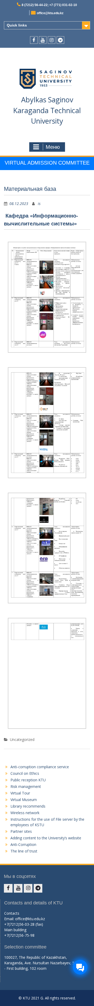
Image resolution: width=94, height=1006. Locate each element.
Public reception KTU (28, 779)
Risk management (25, 786)
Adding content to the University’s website (45, 837)
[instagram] (51, 40)
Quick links (17, 25)
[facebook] (34, 40)
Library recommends (27, 806)
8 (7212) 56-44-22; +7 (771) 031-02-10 (49, 5)
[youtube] (42, 40)
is (39, 203)
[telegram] (60, 40)
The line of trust (23, 851)
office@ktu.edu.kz (50, 13)
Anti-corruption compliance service (39, 766)
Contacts (11, 913)
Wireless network (24, 812)
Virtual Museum (23, 799)
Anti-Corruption (23, 844)
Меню (53, 147)
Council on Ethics (24, 773)
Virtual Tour (20, 793)
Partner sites (21, 831)
